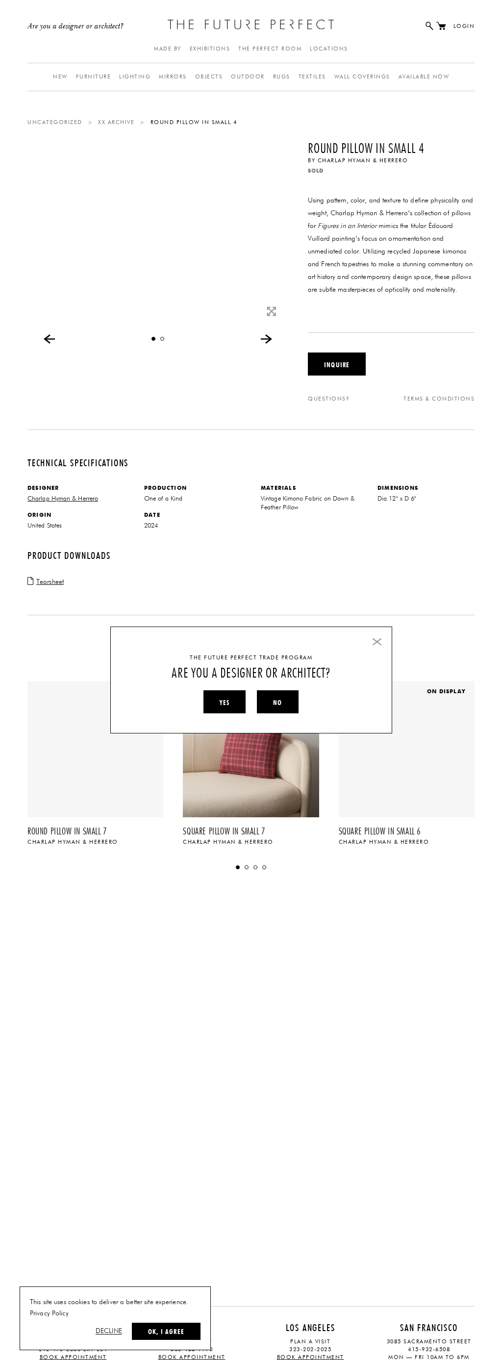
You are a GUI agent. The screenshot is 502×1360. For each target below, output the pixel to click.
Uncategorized (54, 122)
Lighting (135, 76)
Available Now (424, 76)
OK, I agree (166, 1331)
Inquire (337, 364)
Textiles (312, 76)
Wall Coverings (362, 76)
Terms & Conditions (439, 399)
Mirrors (173, 76)
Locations (329, 48)
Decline (109, 1331)
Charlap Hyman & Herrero (363, 160)
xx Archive (116, 122)
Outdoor (248, 76)
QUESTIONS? (329, 399)
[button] (153, 338)
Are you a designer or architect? (75, 26)
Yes (224, 702)
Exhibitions (210, 48)
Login (464, 26)
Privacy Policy (49, 1313)
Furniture (93, 76)
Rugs (281, 76)
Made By (167, 48)
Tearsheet (50, 582)
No (277, 702)
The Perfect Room (269, 48)
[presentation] (49, 339)
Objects (209, 76)
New (60, 76)
